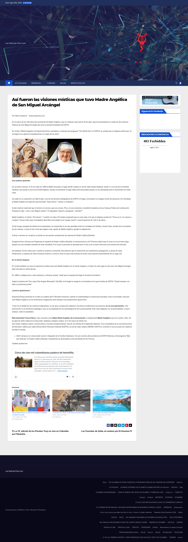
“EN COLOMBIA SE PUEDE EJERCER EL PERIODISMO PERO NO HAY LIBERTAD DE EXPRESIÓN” (142, 482)
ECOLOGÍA (169, 497)
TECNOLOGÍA (167, 532)
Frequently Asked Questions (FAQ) (165, 512)
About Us (180, 482)
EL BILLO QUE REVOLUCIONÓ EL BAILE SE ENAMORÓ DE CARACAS (159, 502)
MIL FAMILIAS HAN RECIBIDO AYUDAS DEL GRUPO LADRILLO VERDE (123, 522)
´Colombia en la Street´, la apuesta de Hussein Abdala (69, 412)
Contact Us (169, 492)
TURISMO (51, 83)
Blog (181, 487)
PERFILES (135, 527)
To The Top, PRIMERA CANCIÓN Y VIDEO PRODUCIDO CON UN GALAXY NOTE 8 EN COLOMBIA (135, 537)
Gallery (180, 512)
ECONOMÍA (179, 497)
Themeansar (42, 510)
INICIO (121, 517)
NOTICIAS (171, 522)
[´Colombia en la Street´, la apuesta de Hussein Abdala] (71, 400)
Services (150, 532)
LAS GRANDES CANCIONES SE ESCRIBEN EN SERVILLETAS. (147, 517)
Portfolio (155, 527)
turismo (180, 537)
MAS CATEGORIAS (176, 517)
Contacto (142, 497)
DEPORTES (159, 497)
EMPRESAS (36, 83)
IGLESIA (114, 517)
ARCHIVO (174, 487)
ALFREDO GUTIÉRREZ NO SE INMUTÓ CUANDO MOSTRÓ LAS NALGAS (144, 487)
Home (104, 482)
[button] (176, 83)
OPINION (180, 522)
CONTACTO (179, 492)
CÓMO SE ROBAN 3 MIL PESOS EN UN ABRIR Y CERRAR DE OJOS (140, 492)
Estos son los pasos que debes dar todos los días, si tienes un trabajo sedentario (126, 512)
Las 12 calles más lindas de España (104, 412)
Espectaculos (78, 83)
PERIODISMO (145, 527)
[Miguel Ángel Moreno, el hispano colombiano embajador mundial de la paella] (31, 400)
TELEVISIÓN (178, 532)
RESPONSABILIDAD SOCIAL (128, 532)
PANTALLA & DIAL (110, 527)
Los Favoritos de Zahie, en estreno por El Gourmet (105, 431)
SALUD (63, 83)
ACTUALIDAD (21, 83)
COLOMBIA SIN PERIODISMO (106, 492)
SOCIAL (157, 532)
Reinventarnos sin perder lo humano (171, 527)
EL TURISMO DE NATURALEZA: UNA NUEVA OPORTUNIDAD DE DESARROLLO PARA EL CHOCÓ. (129, 507)
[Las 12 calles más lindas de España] (112, 400)
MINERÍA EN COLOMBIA (157, 522)
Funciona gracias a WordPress (15, 510)
